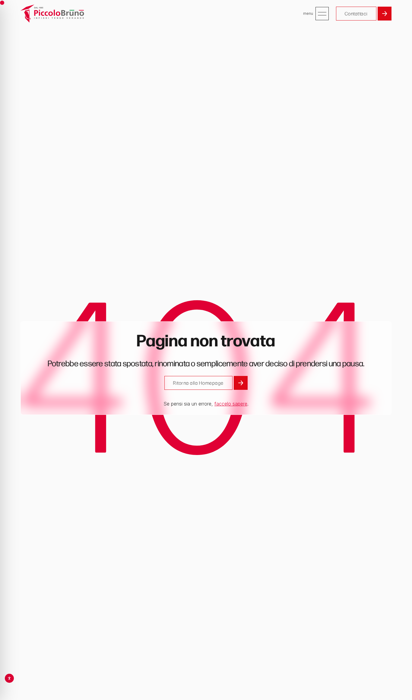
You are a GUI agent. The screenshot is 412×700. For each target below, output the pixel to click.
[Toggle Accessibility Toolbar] (9, 678)
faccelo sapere (230, 404)
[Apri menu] (322, 13)
